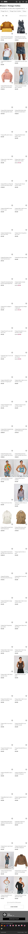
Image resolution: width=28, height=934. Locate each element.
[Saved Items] (23, 1)
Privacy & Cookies (21, 932)
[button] (1, 925)
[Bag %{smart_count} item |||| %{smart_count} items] (26, 1)
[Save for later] (12, 33)
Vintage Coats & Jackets (15, 11)
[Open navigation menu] (2, 1)
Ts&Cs (26, 932)
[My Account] (19, 1)
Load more (14, 906)
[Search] (16, 1)
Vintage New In (4, 11)
